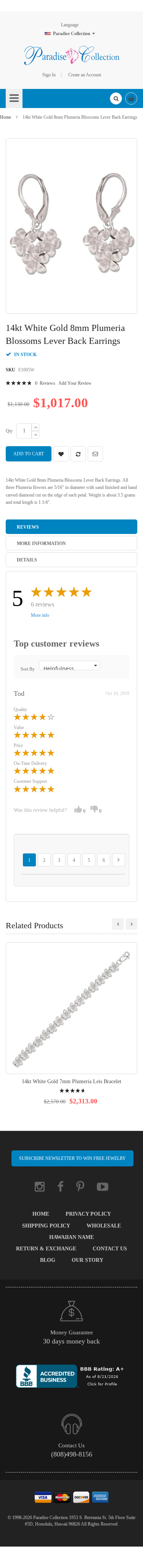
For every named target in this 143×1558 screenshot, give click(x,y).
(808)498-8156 (71, 1454)
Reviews (28, 527)
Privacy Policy (88, 1214)
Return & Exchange (46, 1249)
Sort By (28, 669)
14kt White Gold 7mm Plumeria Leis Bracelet (71, 1081)
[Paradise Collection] (71, 55)
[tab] (71, 526)
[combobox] (116, 98)
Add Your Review (75, 383)
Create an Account (84, 74)
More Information (41, 543)
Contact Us (110, 1249)
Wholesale (104, 1226)
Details (27, 560)
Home (5, 117)
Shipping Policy (46, 1226)
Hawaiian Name (71, 1237)
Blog (47, 1260)
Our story (87, 1260)
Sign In (49, 74)
